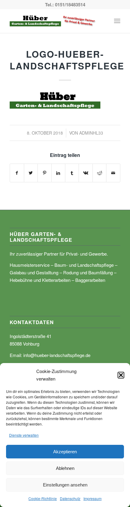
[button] (121, 375)
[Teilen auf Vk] (85, 173)
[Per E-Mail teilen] (113, 173)
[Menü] (117, 21)
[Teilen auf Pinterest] (44, 173)
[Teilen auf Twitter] (30, 173)
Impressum (92, 498)
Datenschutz (70, 498)
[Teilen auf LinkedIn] (58, 173)
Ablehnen (65, 468)
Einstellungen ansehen (65, 484)
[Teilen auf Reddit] (99, 173)
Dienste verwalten (24, 435)
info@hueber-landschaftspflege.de (56, 355)
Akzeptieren (65, 451)
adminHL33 (91, 133)
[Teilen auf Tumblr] (72, 173)
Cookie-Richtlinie (42, 498)
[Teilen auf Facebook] (17, 173)
